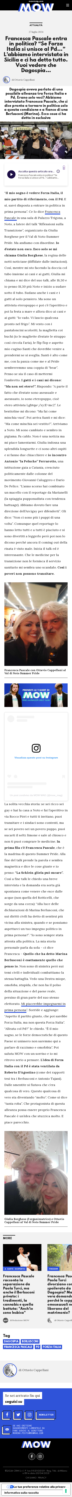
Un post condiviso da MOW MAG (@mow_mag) (36, 795)
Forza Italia (52, 1347)
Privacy (42, 1478)
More (7, 1238)
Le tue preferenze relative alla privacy (39, 1487)
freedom (53, 1269)
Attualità (36, 25)
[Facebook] (7, 1414)
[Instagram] (29, 1414)
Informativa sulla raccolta (21, 1492)
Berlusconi (30, 1341)
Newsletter (46, 1414)
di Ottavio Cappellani (23, 79)
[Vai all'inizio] (36, 1444)
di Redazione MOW (19, 1320)
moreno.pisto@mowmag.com (28, 1433)
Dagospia (11, 1341)
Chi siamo (31, 1478)
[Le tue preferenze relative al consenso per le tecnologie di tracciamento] (66, 1491)
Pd (37, 1347)
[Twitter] (18, 1414)
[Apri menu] (67, 5)
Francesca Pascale (18, 1347)
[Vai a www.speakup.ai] (64, 167)
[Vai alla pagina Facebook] (31, 1456)
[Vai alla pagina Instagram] (40, 1456)
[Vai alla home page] (36, 7)
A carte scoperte (15, 1269)
